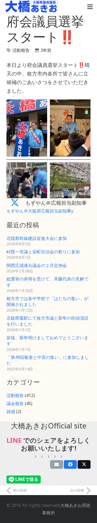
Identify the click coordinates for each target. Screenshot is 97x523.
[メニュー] (90, 6)
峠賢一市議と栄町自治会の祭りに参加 (43, 252)
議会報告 (15, 403)
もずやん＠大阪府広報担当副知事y (39, 211)
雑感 (10, 411)
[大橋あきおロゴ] (31, 6)
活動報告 (21, 50)
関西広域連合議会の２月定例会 (36, 265)
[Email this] (56, 464)
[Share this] (70, 464)
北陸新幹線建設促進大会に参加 (36, 238)
